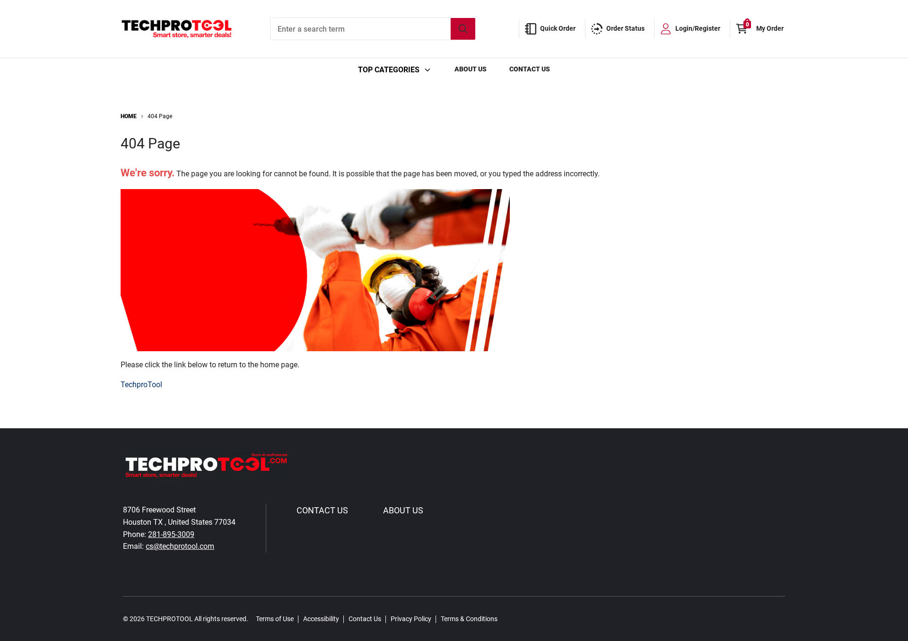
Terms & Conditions (469, 619)
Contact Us (529, 69)
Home (129, 116)
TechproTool (141, 384)
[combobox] (372, 29)
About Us (470, 69)
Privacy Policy (411, 619)
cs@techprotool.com (180, 546)
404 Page (160, 116)
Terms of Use (275, 619)
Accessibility (321, 619)
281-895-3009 (171, 534)
